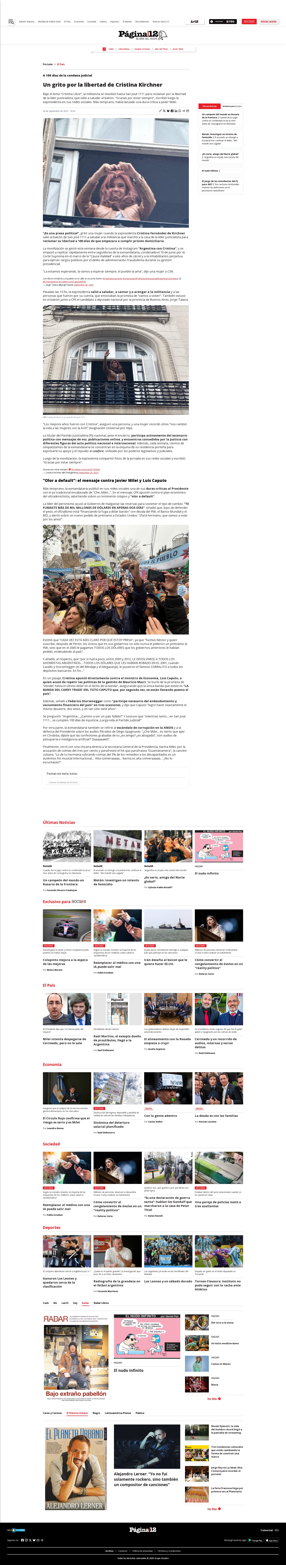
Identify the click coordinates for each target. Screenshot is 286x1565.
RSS (277, 1530)
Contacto (122, 1550)
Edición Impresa (26, 21)
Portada (48, 64)
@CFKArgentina (50, 281)
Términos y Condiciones (169, 1550)
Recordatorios (142, 21)
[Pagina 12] (143, 35)
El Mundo (127, 21)
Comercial (267, 1530)
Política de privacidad (142, 1550)
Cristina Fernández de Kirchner (63, 782)
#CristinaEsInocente (112, 278)
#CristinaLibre (129, 278)
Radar (85, 1303)
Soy (75, 1303)
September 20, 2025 (84, 284)
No (55, 1303)
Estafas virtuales (142, 49)
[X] (30, 1540)
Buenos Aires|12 (161, 21)
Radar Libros (101, 1303)
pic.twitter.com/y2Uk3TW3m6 (86, 469)
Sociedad (91, 21)
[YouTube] (38, 1540)
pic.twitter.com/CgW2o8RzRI (72, 281)
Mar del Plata (161, 49)
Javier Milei (178, 49)
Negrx (96, 1413)
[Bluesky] (34, 1540)
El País (67, 21)
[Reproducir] (211, 21)
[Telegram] (42, 1540)
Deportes (114, 21)
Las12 (65, 1303)
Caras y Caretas (52, 1413)
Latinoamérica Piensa (118, 1413)
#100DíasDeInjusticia (146, 278)
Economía (79, 21)
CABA (111, 49)
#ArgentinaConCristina (167, 278)
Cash (46, 1303)
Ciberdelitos (124, 49)
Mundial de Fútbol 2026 (49, 21)
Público (140, 1413)
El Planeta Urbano (77, 1413)
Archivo (109, 1550)
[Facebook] (22, 1540)
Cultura (103, 21)
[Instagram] (26, 1540)
